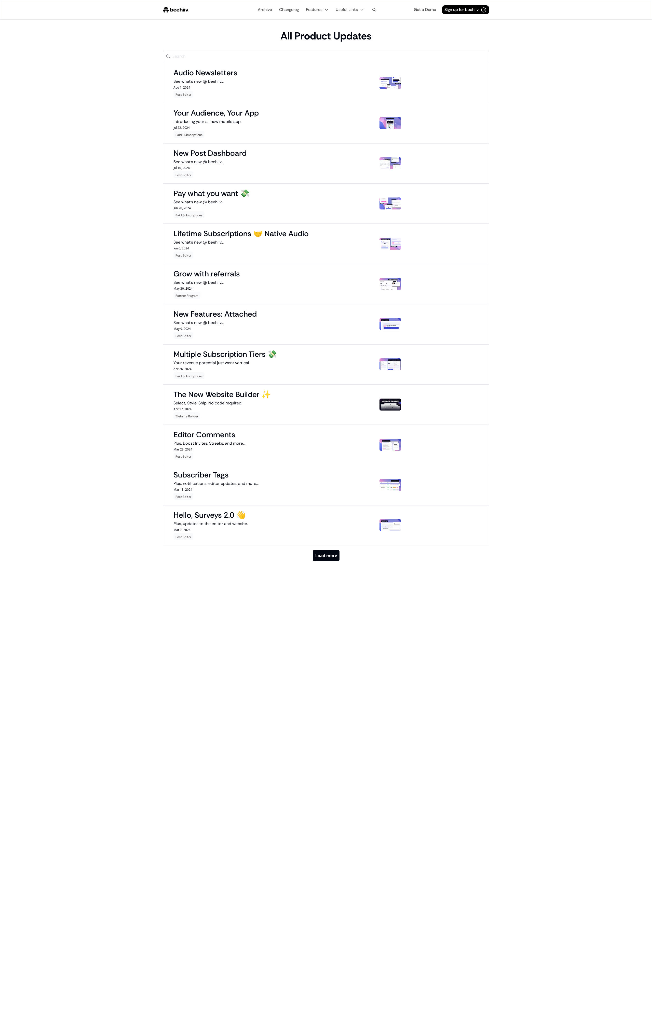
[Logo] (175, 9)
